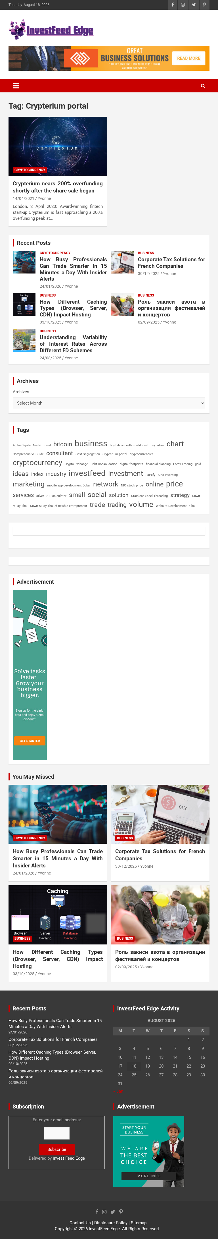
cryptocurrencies (142, 454)
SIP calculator (56, 496)
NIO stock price (132, 485)
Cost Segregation (88, 454)
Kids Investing (168, 475)
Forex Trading (182, 464)
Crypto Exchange (76, 464)
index (37, 474)
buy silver (157, 445)
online (155, 484)
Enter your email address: (57, 1139)
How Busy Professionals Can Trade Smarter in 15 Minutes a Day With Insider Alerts (73, 269)
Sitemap (138, 1222)
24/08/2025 (50, 358)
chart (175, 444)
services (23, 495)
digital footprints (131, 464)
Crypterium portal (114, 454)
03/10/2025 (50, 322)
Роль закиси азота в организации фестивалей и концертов (171, 308)
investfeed (87, 473)
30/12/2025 (149, 273)
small (77, 495)
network (105, 484)
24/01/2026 (50, 286)
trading (117, 504)
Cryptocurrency (29, 170)
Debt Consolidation (104, 464)
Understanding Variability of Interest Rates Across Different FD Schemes (73, 344)
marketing (29, 484)
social (97, 494)
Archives (21, 391)
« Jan (118, 1091)
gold (198, 464)
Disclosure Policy (110, 1222)
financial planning (158, 464)
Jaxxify (150, 475)
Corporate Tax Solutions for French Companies (171, 262)
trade (97, 505)
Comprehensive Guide (28, 454)
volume (141, 504)
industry (56, 474)
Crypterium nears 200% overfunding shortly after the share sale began (58, 187)
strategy (180, 495)
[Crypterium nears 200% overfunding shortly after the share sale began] (57, 146)
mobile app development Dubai (69, 485)
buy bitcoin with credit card (129, 445)
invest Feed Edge (69, 1158)
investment (125, 473)
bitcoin (62, 444)
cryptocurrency (37, 462)
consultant (59, 453)
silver (40, 496)
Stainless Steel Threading (149, 496)
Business (146, 253)
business (91, 443)
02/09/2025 (149, 322)
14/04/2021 (23, 198)
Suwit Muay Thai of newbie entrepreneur (58, 506)
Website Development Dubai (176, 506)
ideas (21, 474)
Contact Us (80, 1222)
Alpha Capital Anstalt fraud (32, 445)
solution (119, 495)
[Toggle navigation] (16, 85)
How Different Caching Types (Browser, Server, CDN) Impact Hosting (73, 308)
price (174, 483)
